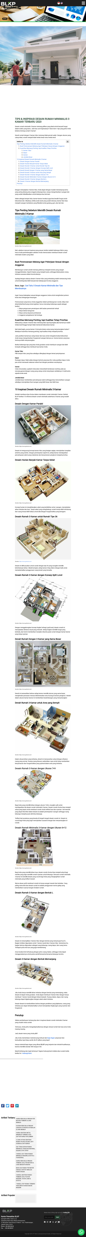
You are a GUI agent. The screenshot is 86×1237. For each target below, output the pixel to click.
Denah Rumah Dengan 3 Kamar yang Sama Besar (36, 170)
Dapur (25, 153)
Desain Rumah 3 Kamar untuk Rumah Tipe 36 (35, 166)
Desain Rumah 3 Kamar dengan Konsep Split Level (36, 168)
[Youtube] (59, 1222)
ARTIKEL (4, 18)
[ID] (58, 4)
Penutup (19, 183)
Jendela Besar (27, 157)
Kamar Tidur (27, 150)
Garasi (25, 155)
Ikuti (57, 1217)
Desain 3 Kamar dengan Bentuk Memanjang (34, 181)
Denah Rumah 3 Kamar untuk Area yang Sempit (35, 172)
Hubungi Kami (26, 1053)
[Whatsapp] (53, 1222)
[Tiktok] (56, 1222)
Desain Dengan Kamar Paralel (29, 161)
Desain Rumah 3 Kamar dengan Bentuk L (33, 179)
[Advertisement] (43, 103)
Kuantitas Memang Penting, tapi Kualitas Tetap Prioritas (38, 148)
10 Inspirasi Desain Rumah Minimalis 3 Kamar (32, 159)
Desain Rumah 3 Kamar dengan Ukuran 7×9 (34, 175)
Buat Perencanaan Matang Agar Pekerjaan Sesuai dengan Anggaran (42, 146)
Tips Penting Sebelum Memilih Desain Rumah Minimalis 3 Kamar (37, 144)
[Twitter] (50, 1222)
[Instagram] (47, 1222)
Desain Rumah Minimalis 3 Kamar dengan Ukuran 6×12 (38, 177)
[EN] (61, 4)
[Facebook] (44, 1222)
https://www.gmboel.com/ (25, 561)
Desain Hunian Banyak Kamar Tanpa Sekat (34, 164)
